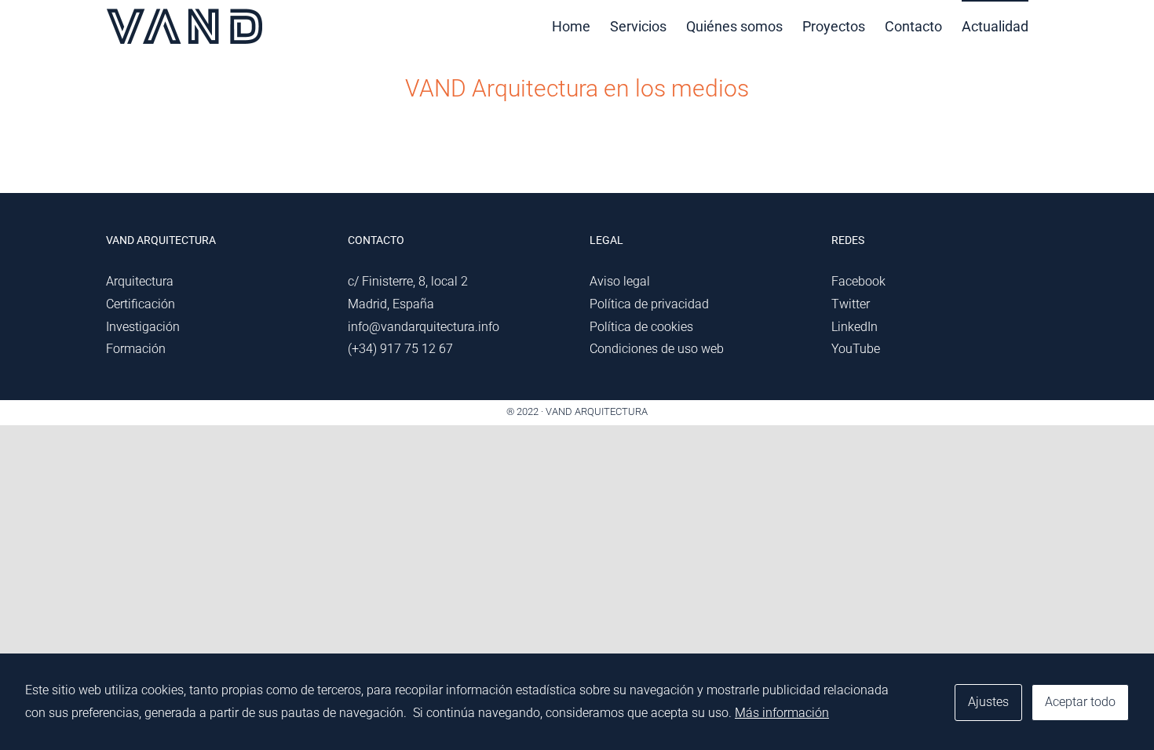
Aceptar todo (1080, 701)
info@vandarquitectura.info (423, 326)
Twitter (850, 304)
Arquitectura (139, 281)
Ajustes (988, 701)
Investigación (143, 326)
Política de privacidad (649, 304)
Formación (136, 348)
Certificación (140, 304)
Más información (782, 712)
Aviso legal (620, 281)
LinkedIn (854, 326)
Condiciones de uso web (657, 348)
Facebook (858, 281)
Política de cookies (641, 326)
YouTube (855, 348)
